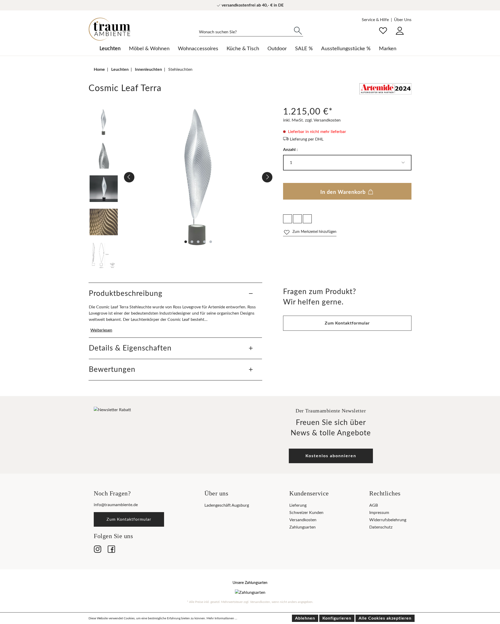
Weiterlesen (101, 330)
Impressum (379, 513)
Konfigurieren (336, 618)
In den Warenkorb (343, 192)
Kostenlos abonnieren (330, 456)
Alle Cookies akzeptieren (385, 618)
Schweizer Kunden (306, 513)
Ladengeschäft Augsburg (226, 505)
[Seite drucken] (307, 219)
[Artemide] (385, 89)
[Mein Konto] (399, 30)
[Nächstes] (267, 177)
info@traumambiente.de (116, 505)
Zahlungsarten (302, 527)
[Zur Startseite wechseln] (109, 29)
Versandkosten (302, 520)
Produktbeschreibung (125, 293)
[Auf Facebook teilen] (287, 219)
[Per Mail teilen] (297, 219)
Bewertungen (112, 369)
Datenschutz (380, 527)
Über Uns (402, 20)
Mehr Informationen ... (222, 618)
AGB (373, 505)
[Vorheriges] (129, 177)
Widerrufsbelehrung (387, 520)
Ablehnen (305, 618)
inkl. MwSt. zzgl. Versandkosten (312, 120)
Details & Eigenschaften (130, 348)
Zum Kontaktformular (347, 323)
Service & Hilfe (375, 20)
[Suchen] (298, 30)
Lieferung (298, 505)
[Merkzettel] (383, 30)
